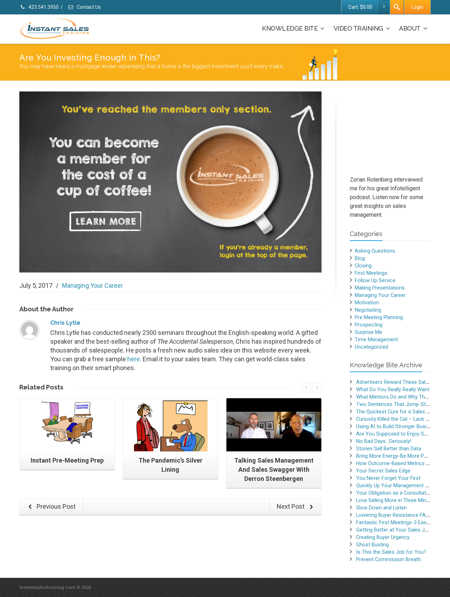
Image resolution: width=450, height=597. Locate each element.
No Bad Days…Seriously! (383, 441)
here (133, 359)
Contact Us (88, 7)
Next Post (291, 506)
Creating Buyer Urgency (383, 537)
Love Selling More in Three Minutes (396, 500)
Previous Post (55, 506)
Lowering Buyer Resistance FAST (394, 515)
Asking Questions (375, 251)
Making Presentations (380, 288)
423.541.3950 (43, 7)
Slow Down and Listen (381, 507)
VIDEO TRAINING (358, 28)
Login (417, 7)
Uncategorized (371, 347)
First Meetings (371, 273)
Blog (360, 258)
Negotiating (368, 310)
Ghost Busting (372, 544)
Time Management (376, 339)
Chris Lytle (65, 322)
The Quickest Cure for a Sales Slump (398, 411)
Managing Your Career (92, 285)
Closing (363, 265)
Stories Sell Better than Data (388, 448)
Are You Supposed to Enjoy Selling (396, 434)
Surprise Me (368, 332)
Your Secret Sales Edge (383, 471)
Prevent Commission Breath (388, 559)
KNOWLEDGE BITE (289, 28)
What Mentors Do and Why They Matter (401, 397)
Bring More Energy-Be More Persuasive (401, 456)
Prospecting (368, 325)
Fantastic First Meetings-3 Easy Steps (400, 522)
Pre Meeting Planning (379, 317)
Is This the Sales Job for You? (391, 552)
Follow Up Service (375, 280)
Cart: (360, 7)
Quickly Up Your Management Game (397, 485)
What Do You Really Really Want (392, 389)
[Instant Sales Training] (170, 181)
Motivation (367, 302)
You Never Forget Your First (388, 478)
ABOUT (409, 28)
